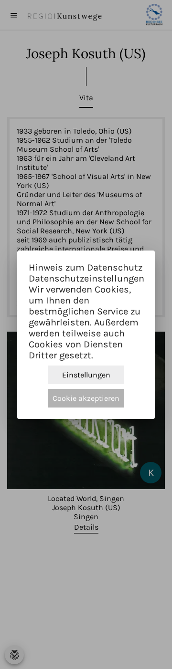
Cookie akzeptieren (86, 398)
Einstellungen (86, 374)
